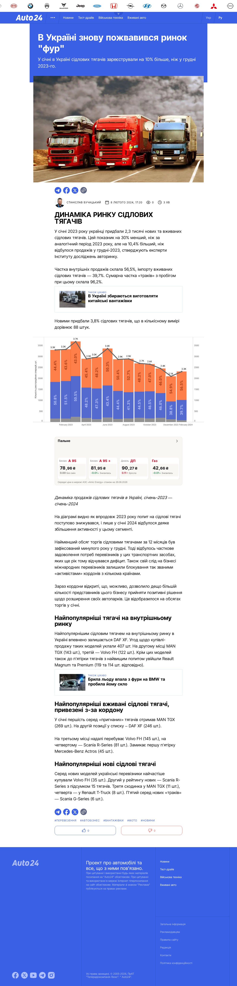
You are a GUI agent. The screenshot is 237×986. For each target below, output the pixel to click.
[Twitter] (24, 975)
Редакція (165, 947)
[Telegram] (42, 975)
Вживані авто (137, 17)
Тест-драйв (86, 17)
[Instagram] (51, 975)
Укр (208, 17)
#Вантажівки (114, 820)
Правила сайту (169, 939)
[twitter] (75, 190)
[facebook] (66, 190)
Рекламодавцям (170, 932)
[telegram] (58, 190)
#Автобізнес (90, 820)
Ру (220, 17)
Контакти (165, 955)
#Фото (132, 820)
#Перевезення (65, 820)
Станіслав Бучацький (84, 202)
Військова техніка (111, 17)
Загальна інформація (173, 924)
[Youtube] (33, 975)
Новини (68, 17)
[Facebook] (15, 975)
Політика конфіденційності (176, 963)
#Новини (148, 820)
